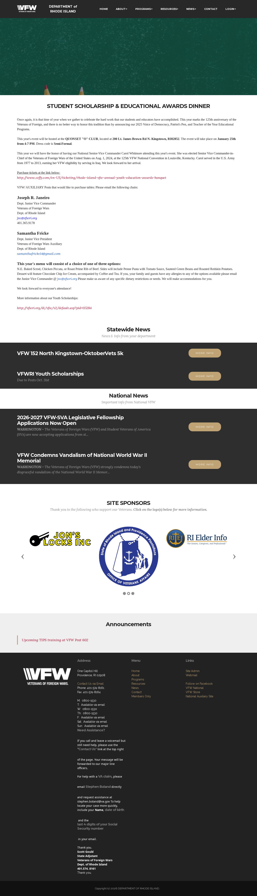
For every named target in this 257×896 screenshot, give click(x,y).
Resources (138, 683)
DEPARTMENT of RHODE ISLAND (63, 9)
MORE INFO (205, 352)
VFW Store (193, 692)
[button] (23, 556)
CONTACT (210, 8)
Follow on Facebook (199, 683)
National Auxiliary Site (199, 696)
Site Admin (193, 671)
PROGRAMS (143, 8)
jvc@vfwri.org (27, 218)
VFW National (195, 687)
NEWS (190, 8)
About (135, 675)
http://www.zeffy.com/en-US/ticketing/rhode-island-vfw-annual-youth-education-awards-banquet (91, 178)
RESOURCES (169, 8)
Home (136, 671)
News (135, 687)
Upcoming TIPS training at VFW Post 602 (55, 640)
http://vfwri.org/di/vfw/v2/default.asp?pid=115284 (54, 308)
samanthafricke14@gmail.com (38, 254)
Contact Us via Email (90, 683)
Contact (137, 692)
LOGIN (229, 8)
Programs (138, 679)
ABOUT (120, 8)
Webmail (191, 675)
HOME (104, 8)
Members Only (141, 696)
